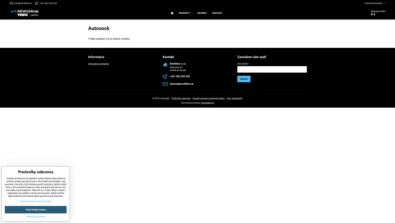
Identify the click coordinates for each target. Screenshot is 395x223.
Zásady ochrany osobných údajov (208, 98)
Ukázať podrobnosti (35, 216)
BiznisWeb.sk (207, 103)
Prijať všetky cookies (36, 209)
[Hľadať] (357, 13)
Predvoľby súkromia (181, 98)
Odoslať (244, 79)
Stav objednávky (235, 98)
